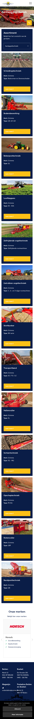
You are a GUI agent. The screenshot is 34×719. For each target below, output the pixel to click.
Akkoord (17, 709)
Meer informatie (17, 714)
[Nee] (32, 710)
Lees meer (9, 89)
